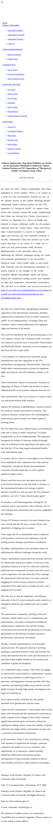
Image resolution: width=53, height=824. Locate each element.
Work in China (12, 107)
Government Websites (15, 131)
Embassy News (12, 59)
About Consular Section (15, 79)
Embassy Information (10, 25)
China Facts (11, 127)
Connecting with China (11, 84)
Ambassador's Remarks (15, 39)
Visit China (11, 90)
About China (7, 122)
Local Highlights (13, 153)
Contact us (11, 44)
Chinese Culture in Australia (17, 116)
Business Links (12, 140)
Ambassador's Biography (16, 35)
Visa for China (12, 70)
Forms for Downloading (15, 74)
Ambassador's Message (15, 30)
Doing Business (12, 111)
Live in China (12, 98)
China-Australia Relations (12, 49)
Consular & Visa (8, 65)
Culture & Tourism (14, 149)
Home (4, 23)
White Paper (11, 136)
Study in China (12, 94)
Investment (11, 103)
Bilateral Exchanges (14, 55)
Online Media (12, 144)
